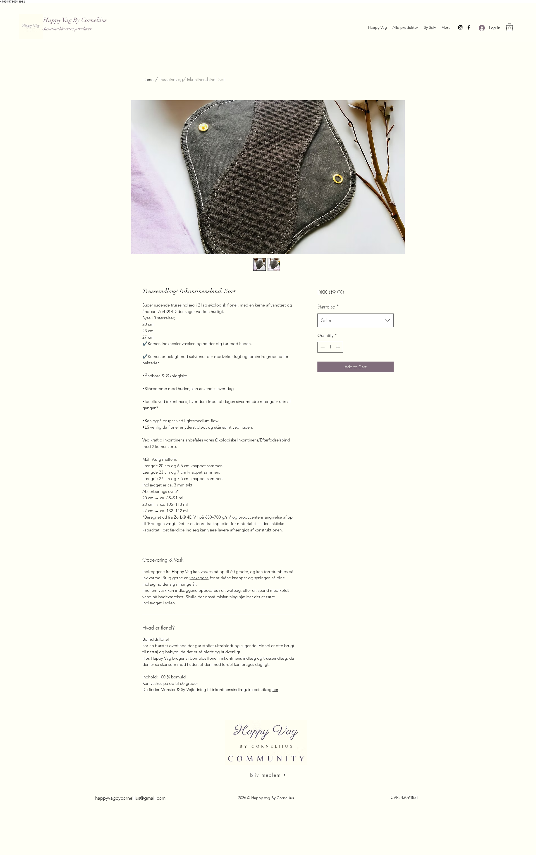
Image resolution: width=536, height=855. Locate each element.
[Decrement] (322, 347)
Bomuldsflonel (155, 639)
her (275, 689)
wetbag (234, 590)
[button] (509, 27)
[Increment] (338, 347)
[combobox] (355, 320)
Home (148, 79)
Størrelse (328, 306)
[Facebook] (469, 27)
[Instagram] (460, 27)
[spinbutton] (330, 347)
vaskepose (199, 577)
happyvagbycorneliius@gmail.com (130, 798)
